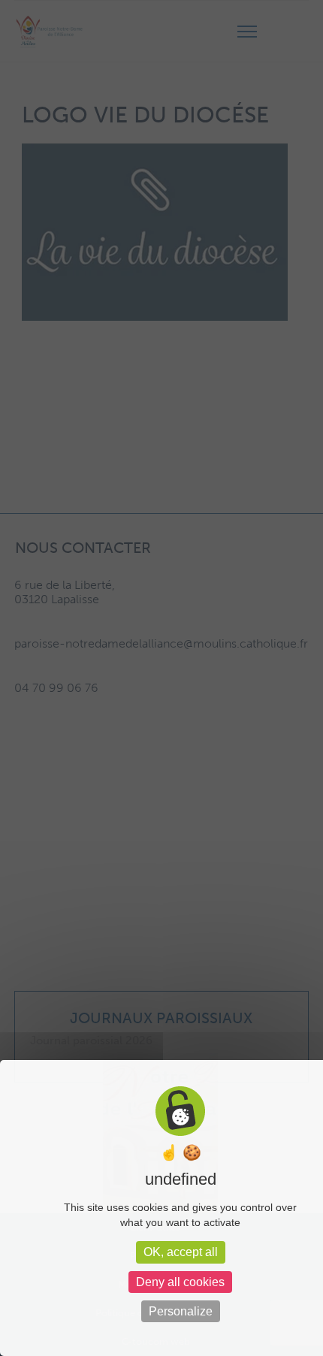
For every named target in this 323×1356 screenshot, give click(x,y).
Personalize (181, 1311)
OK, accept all (180, 1252)
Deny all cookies (180, 1282)
